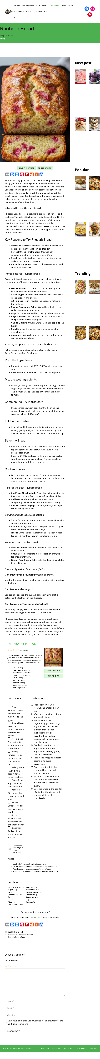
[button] (15, 18)
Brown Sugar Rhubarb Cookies (20, 935)
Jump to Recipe (27, 168)
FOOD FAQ (19, 12)
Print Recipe (45, 168)
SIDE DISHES (42, 5)
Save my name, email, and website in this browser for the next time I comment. (35, 1022)
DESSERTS (54, 5)
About (29, 12)
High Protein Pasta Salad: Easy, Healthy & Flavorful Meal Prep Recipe (80, 356)
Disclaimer (94, 1048)
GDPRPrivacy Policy (81, 1048)
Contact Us (41, 12)
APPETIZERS (67, 5)
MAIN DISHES (28, 5)
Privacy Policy (56, 1048)
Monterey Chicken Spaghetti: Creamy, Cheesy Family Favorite (94, 203)
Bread (20, 932)
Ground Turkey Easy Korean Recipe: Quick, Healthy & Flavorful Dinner (80, 206)
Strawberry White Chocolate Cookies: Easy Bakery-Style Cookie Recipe (81, 100)
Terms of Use (44, 1048)
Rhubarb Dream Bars (16, 937)
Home (17, 5)
